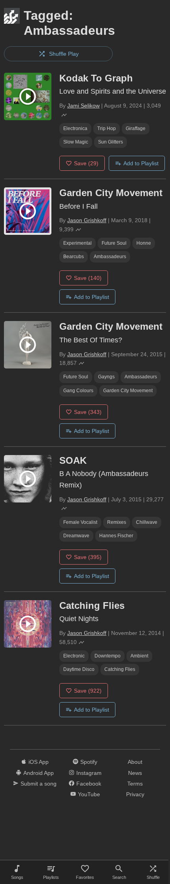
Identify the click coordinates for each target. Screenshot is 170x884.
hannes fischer (116, 535)
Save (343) (88, 412)
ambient (139, 656)
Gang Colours (78, 390)
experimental (77, 243)
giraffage (135, 128)
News (135, 773)
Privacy (135, 794)
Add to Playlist (141, 163)
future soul (114, 243)
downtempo (107, 656)
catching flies (119, 669)
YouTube (89, 794)
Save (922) (88, 691)
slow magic (75, 142)
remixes (116, 522)
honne (143, 243)
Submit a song (39, 783)
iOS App (38, 762)
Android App (38, 773)
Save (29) (86, 163)
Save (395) (88, 557)
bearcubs (73, 256)
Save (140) (88, 278)
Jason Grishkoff (86, 220)
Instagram (89, 773)
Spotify (88, 762)
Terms (135, 783)
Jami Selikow (83, 105)
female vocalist (80, 522)
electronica (75, 128)
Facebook (88, 783)
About (135, 762)
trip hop (106, 128)
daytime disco (78, 669)
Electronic (74, 656)
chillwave (146, 522)
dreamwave (76, 535)
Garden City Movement (128, 390)
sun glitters (110, 142)
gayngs (106, 377)
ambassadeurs (110, 256)
